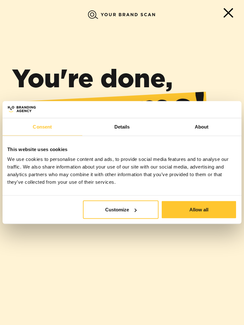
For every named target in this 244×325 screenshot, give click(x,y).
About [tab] (202, 126)
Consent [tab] (42, 126)
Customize (117, 209)
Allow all (198, 209)
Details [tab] (122, 126)
